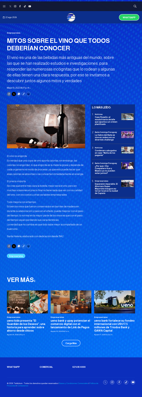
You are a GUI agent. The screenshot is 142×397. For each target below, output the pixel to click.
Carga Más (71, 343)
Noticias (99, 114)
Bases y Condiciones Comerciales (73, 383)
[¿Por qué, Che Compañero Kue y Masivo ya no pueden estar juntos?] (127, 165)
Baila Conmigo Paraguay (106, 132)
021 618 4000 (79, 367)
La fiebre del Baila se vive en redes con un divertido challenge (105, 137)
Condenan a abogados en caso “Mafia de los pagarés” (105, 152)
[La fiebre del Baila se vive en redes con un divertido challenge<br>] (127, 134)
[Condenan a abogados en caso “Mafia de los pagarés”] (127, 150)
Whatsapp (129, 17)
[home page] (71, 17)
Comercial (46, 367)
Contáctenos (22, 386)
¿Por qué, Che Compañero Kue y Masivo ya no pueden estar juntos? (105, 169)
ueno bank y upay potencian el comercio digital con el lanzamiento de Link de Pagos (70, 324)
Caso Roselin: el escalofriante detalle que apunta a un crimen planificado (106, 120)
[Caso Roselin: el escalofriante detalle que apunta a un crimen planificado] (127, 116)
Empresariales (13, 33)
